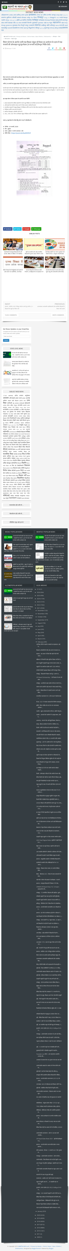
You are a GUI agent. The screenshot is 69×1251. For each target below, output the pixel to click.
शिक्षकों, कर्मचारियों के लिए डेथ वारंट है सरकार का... (48, 650)
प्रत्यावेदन (5, 438)
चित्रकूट (65, 17)
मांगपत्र (5, 451)
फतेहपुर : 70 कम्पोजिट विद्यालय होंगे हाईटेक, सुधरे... (48, 892)
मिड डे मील (26, 453)
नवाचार (22, 423)
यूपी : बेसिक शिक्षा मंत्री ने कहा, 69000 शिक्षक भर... (49, 1017)
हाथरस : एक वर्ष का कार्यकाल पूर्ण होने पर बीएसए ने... (48, 913)
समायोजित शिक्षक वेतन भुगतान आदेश (21, 489)
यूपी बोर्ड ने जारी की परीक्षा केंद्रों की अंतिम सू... (47, 1071)
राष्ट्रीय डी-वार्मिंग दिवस (25, 458)
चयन (21, 414)
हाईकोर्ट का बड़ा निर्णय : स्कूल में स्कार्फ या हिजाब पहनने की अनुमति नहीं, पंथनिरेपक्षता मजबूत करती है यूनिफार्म (23, 566)
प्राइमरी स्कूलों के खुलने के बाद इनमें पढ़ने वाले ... (48, 979)
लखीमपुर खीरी (45, 25)
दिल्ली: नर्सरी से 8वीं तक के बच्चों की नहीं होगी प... (48, 727)
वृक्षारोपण (18, 470)
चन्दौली (61, 17)
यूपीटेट (9, 458)
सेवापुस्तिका (22, 495)
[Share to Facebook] (49, 48)
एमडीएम (4, 405)
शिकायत (20, 473)
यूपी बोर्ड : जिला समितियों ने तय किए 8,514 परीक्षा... (48, 968)
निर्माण (9, 427)
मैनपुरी (23, 25)
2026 (38, 592)
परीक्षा (28, 431)
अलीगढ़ (18, 15)
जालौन (3, 20)
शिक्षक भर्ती (22, 475)
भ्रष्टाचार (23, 449)
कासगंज (3, 17)
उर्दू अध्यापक (16, 403)
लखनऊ (37, 24)
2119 (38, 589)
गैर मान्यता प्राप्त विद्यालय (22, 412)
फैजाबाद (52, 20)
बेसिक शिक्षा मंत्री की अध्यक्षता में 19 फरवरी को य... (48, 991)
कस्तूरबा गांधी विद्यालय (13, 407)
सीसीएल (12, 495)
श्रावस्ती (10, 28)
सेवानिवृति (17, 495)
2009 (38, 1237)
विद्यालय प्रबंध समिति (19, 468)
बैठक (13, 449)
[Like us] (58, 2)
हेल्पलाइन (27, 498)
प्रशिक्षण (23, 438)
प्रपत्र (13, 438)
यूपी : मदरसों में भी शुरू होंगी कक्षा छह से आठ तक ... (48, 948)
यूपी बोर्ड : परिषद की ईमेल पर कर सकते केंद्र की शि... (49, 975)
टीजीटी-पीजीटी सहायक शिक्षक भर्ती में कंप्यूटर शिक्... (48, 670)
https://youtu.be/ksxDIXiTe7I (21, 133)
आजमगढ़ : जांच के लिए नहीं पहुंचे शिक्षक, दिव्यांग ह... (48, 720)
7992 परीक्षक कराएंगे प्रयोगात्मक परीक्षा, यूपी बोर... (48, 1106)
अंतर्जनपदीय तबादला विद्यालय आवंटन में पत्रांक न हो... (49, 971)
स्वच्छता (19, 498)
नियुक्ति (21, 425)
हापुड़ (2, 30)
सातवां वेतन (23, 493)
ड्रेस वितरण (23, 420)
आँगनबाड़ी (12, 398)
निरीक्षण (5, 427)
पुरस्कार (11, 436)
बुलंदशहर (35, 23)
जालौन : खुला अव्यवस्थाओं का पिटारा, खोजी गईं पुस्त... (49, 711)
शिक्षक (24, 472)
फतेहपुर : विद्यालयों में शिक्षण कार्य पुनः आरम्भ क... (48, 674)
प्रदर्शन (10, 438)
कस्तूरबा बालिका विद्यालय (25, 407)
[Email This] (60, 48)
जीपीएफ (18, 418)
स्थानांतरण (13, 497)
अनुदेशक (27, 395)
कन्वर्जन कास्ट (26, 405)
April (39, 635)
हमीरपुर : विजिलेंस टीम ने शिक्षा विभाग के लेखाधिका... (48, 903)
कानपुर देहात (59, 15)
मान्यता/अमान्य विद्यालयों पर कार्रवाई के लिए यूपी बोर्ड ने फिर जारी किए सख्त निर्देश (20, 364)
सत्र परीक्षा (6, 484)
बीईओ (20, 447)
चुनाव (25, 414)
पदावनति (28, 429)
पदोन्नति (6, 431)
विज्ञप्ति (24, 462)
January (40, 1211)
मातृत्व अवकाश (13, 451)
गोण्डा (35, 17)
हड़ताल (23, 498)
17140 (5, 395)
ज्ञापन (10, 420)
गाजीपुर (28, 17)
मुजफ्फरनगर (9, 25)
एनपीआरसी (21, 403)
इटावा (26, 15)
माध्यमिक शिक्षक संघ (24, 451)
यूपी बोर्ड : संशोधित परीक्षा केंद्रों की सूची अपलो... (47, 1088)
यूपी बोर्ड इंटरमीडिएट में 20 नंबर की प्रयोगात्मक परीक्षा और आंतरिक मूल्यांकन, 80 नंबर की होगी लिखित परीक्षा (54, 569)
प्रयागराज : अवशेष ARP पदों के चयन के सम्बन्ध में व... (49, 1178)
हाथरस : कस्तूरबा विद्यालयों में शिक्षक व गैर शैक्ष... (47, 883)
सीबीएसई (6, 495)
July (39, 626)
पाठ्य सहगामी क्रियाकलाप (24, 434)
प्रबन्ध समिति (18, 438)
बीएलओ (28, 447)
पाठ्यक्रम (5, 436)
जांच (8, 418)
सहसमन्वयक (6, 493)
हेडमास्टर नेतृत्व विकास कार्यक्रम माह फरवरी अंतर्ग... (48, 827)
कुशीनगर (9, 17)
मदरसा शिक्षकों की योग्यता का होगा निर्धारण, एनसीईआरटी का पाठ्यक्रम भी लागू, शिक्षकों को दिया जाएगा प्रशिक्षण (34, 271)
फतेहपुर (35, 19)
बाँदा (14, 23)
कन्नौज (49, 15)
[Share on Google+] (56, 48)
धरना (11, 422)
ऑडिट (11, 405)
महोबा (62, 23)
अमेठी (14, 15)
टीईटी (14, 420)
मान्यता (20, 454)
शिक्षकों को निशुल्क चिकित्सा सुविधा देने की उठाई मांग (48, 758)
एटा (42, 15)
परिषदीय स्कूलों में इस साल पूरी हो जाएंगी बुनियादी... (48, 896)
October (40, 617)
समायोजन (27, 487)
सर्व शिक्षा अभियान (26, 491)
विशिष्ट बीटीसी (12, 470)
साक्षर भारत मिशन (14, 493)
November (41, 614)
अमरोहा (11, 15)
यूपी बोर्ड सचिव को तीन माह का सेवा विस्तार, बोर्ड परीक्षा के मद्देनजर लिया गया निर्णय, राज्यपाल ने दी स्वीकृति (23, 609)
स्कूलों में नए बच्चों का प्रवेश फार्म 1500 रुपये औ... (48, 666)
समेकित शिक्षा (15, 491)
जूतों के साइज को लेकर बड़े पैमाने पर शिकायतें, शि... (48, 755)
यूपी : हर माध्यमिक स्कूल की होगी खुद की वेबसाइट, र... (49, 1024)
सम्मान (20, 491)
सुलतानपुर (42, 28)
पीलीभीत (29, 20)
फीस (17, 445)
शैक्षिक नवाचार (6, 482)
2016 (38, 1228)
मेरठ (19, 25)
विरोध (5, 470)
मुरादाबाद (15, 25)
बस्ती (6, 23)
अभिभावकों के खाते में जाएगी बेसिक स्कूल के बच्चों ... (48, 855)
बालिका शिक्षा (10, 447)
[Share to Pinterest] (64, 48)
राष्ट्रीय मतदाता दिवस (7, 460)
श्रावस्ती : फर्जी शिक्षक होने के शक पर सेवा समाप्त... (48, 731)
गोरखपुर (40, 17)
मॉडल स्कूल (15, 456)
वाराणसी (61, 25)
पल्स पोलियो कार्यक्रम (13, 434)
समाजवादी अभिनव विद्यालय (9, 487)
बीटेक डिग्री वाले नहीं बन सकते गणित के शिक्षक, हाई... (49, 777)
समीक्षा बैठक (9, 491)
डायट (17, 420)
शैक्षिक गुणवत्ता (26, 480)
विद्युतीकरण (27, 468)
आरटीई (28, 398)
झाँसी (18, 20)
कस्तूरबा (5, 407)
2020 (38, 1215)
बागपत (20, 23)
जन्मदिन (20, 416)
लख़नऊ (57, 25)
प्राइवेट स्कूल (17, 442)
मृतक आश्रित (7, 456)
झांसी (21, 20)
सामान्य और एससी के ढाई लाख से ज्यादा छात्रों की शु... (49, 687)
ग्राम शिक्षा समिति (12, 414)
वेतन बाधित (6, 473)
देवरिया (25, 20)
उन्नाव (38, 15)
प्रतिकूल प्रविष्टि (26, 436)
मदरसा (28, 449)
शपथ (17, 473)
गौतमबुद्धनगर (53, 17)
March (40, 639)
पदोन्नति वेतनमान (12, 432)
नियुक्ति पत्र (27, 425)
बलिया (2, 23)
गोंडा (32, 17)
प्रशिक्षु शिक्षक (14, 440)
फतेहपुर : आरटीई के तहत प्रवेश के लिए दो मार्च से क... (49, 683)
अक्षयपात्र (10, 395)
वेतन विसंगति (12, 473)
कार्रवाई (20, 409)
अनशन (21, 395)
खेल (23, 409)
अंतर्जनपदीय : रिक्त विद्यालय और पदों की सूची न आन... (49, 1159)
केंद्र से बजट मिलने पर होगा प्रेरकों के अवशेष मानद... (49, 745)
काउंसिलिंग (11, 409)
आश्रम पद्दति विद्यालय (13, 400)
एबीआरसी (27, 403)
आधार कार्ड (18, 398)
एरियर (8, 405)
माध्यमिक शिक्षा (8, 453)
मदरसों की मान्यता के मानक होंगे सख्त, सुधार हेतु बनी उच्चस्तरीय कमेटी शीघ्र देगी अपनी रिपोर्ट (55, 271)
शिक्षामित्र (20, 477)
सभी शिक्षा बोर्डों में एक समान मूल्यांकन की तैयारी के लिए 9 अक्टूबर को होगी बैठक (54, 253)
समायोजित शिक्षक (7, 489)
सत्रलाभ (11, 484)
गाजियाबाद (23, 17)
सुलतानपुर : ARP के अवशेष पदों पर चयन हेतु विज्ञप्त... (49, 742)
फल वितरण (12, 445)
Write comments (58, 315)
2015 (38, 1231)
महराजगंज (57, 22)
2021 (38, 608)
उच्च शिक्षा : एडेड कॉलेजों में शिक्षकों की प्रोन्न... (47, 933)
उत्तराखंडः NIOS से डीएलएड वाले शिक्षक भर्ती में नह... (49, 1084)
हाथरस (65, 27)
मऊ (48, 23)
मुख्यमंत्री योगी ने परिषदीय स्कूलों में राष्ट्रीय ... (47, 1050)
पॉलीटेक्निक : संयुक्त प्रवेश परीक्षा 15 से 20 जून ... (48, 1103)
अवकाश (6, 397)
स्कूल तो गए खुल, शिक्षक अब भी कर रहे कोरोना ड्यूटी (49, 995)
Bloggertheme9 (36, 1248)
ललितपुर (52, 25)
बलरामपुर (65, 20)
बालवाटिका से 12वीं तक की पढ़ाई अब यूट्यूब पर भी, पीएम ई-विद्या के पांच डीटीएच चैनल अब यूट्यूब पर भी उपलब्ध (21, 373)
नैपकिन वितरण (22, 427)
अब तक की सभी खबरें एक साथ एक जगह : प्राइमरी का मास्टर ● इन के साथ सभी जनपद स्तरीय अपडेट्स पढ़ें (21, 355)
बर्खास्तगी (24, 445)
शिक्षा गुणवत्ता (14, 478)
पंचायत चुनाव (19, 429)
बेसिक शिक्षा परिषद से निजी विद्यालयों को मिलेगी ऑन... (49, 1197)
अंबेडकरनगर (5, 15)
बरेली (60, 20)
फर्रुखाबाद (41, 20)
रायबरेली (31, 25)
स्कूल (7, 498)
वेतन (22, 470)
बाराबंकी (24, 23)
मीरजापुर (3, 25)
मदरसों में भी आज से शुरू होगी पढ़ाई (44, 1174)
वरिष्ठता (28, 460)
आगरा (23, 15)
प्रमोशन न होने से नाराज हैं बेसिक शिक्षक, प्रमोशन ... (49, 1021)
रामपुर (26, 25)
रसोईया (17, 458)
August (40, 623)
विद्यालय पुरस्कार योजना (8, 468)
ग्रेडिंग (18, 414)
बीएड (23, 447)
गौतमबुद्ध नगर (46, 17)
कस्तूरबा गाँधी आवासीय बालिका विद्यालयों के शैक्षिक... (48, 1075)
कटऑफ (20, 405)
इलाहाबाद (32, 14)
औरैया (45, 15)
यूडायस (28, 456)
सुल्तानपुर (47, 28)
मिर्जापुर (66, 23)
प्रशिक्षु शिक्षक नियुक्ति (8, 442)
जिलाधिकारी (13, 418)
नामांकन (5, 425)
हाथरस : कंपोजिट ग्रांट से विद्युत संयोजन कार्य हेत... (48, 951)
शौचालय (12, 482)
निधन (18, 425)
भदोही (45, 23)
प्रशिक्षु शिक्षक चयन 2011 (24, 440)
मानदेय (15, 454)
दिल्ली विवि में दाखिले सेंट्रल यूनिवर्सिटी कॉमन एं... (48, 799)
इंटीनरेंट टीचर (22, 400)
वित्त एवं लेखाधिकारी (17, 465)
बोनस (17, 449)
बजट (20, 445)
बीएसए (5, 449)
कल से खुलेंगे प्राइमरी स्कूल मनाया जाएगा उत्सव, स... (49, 663)
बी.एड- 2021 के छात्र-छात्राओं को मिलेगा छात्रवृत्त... (49, 702)
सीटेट (28, 493)
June (39, 629)
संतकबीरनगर (16, 28)
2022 (38, 605)
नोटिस (28, 427)
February (41, 642)
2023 (38, 602)
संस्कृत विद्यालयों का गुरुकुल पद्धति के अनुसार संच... (48, 796)
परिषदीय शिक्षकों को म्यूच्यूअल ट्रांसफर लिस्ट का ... (48, 1014)
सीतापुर (37, 28)
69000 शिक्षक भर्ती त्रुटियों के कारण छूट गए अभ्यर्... (49, 803)
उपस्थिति (9, 403)
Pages (5, 2)
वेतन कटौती (27, 470)
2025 (38, 595)
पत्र (24, 429)
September (41, 620)
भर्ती (19, 449)
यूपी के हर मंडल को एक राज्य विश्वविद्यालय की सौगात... (49, 818)
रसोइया (13, 458)
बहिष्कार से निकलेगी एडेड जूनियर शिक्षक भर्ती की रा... (49, 659)
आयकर (23, 398)
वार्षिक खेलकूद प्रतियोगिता (10, 463)
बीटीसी (10, 449)
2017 (38, 1224)
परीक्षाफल (5, 434)
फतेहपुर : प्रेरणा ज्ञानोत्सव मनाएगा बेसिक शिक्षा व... (48, 982)
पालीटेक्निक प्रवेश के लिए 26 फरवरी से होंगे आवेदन (48, 738)
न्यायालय (5, 429)
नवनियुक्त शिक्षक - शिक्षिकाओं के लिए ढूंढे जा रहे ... (48, 1200)
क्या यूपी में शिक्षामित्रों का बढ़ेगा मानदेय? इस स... (47, 781)
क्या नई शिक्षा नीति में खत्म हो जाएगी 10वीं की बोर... (48, 1037)
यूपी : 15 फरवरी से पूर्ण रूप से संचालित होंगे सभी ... (48, 1047)
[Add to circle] (61, 2)
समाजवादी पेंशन (20, 487)
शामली (66, 25)
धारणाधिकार (17, 423)
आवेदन (5, 400)
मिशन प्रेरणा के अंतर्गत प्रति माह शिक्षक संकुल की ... (48, 955)
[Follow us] (63, 2)
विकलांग (19, 463)
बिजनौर (29, 23)
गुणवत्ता (11, 412)
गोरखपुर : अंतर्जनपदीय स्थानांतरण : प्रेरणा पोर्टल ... (48, 1156)
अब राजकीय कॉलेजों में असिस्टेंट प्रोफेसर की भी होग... (49, 852)
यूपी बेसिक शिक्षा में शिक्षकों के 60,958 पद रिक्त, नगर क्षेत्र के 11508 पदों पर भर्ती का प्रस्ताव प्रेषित (54, 547)
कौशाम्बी (19, 17)
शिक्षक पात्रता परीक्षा (13, 475)
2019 (38, 1218)
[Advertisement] (34, 63)
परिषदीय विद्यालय (21, 432)
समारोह (4, 491)
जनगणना (16, 416)
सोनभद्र (52, 28)
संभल (21, 28)
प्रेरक (7, 445)
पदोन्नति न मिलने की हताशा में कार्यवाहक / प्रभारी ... (48, 880)
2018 (38, 1221)
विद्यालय (27, 465)
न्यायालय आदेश (11, 429)
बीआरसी (16, 447)
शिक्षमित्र (8, 478)
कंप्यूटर (15, 405)
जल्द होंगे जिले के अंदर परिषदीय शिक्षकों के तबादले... (48, 735)
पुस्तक (16, 436)
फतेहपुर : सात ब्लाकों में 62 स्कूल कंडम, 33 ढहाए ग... (49, 920)
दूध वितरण (5, 423)
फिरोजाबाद (47, 20)
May (39, 632)
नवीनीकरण (27, 423)
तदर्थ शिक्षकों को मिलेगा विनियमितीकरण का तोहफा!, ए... (49, 916)
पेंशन (19, 436)
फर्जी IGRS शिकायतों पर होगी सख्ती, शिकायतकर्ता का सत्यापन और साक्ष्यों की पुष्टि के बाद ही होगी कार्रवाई (54, 578)
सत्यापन (28, 482)
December (41, 610)
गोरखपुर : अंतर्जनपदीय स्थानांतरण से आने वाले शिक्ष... (49, 1034)
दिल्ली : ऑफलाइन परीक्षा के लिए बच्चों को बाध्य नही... (48, 773)
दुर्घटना (28, 420)
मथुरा (50, 23)
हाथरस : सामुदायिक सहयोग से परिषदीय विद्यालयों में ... (49, 859)
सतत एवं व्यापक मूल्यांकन (19, 482)
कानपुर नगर (65, 15)
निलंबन (13, 427)
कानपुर (54, 15)
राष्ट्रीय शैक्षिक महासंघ (19, 460)
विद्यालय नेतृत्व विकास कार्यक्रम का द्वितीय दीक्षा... (47, 1204)
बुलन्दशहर (40, 23)
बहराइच (10, 23)
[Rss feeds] (66, 2)
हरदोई (60, 28)
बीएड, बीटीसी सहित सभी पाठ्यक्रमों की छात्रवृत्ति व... (48, 964)
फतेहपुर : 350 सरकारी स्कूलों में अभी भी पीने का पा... (49, 1193)
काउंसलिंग (6, 409)
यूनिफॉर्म (5, 458)
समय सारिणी (26, 484)
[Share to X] (53, 48)
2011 (38, 1234)
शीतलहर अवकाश (10, 480)
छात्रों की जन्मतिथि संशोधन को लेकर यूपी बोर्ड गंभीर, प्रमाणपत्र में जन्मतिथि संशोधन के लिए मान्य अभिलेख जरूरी (20, 381)
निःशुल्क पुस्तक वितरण (12, 425)
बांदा (17, 23)
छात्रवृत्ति (10, 416)
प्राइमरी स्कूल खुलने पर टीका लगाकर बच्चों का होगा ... (49, 836)
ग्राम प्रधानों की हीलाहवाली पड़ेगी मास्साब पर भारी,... (48, 1207)
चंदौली (58, 17)
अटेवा (16, 395)
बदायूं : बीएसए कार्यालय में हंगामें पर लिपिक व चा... (47, 724)
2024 (38, 599)
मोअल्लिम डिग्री (22, 456)
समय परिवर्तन (18, 484)
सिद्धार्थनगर (32, 28)
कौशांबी (14, 17)
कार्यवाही (16, 409)
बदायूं (57, 20)
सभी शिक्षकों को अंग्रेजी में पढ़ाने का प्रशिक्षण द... (48, 923)
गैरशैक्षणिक (5, 414)
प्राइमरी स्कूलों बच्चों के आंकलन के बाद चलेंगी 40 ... (48, 900)
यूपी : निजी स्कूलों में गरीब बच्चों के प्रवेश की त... (47, 999)
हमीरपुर (56, 28)
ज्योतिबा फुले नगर (12, 20)
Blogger (51, 1248)
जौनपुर (7, 20)
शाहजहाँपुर (4, 28)
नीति (17, 427)
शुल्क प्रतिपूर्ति (18, 480)
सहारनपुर (26, 28)
